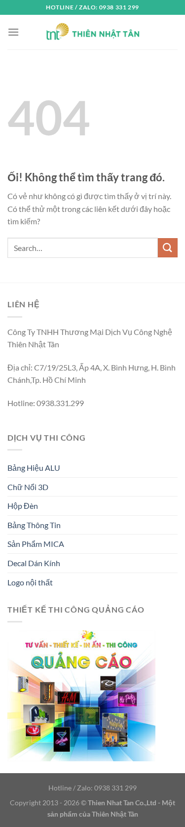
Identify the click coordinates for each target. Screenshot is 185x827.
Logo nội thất (30, 582)
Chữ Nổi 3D (27, 487)
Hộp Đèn (22, 505)
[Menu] (13, 32)
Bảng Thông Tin (34, 525)
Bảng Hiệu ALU (33, 467)
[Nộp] (168, 247)
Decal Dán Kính (33, 563)
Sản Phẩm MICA (35, 543)
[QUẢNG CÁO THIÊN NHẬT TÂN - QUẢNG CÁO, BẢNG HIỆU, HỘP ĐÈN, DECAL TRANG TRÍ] (92, 32)
